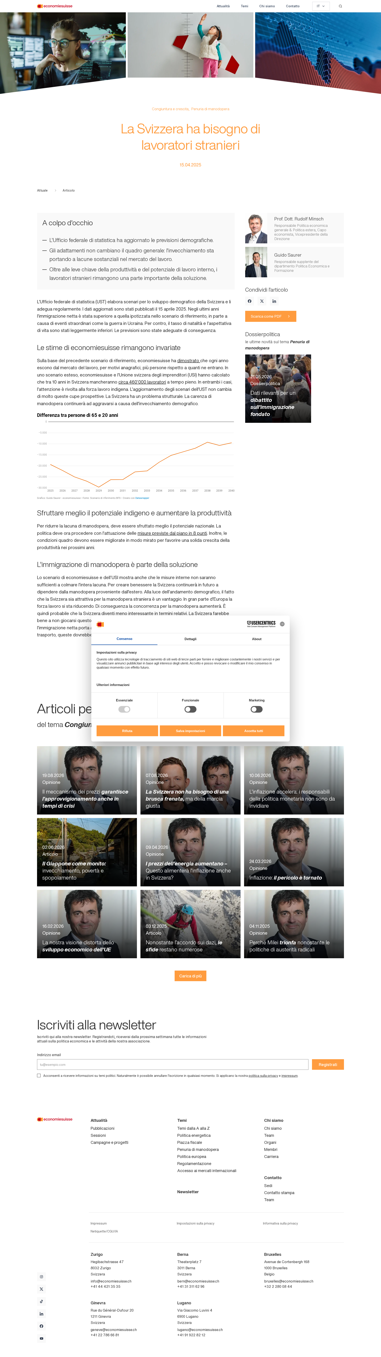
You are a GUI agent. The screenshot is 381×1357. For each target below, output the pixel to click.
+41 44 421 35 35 (105, 1286)
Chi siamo (267, 6)
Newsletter (188, 1192)
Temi (244, 6)
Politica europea (191, 1156)
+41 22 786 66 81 (105, 1335)
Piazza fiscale (189, 1142)
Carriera (271, 1156)
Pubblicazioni (102, 1128)
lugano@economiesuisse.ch (200, 1329)
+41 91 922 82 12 (191, 1335)
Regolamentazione (194, 1163)
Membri (270, 1149)
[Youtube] (41, 1338)
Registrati (328, 1064)
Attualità (223, 6)
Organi (270, 1142)
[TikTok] (41, 1301)
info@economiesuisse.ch (111, 1281)
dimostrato (188, 360)
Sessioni (98, 1135)
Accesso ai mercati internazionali (206, 1170)
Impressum (99, 1223)
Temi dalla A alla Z (193, 1128)
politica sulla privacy (263, 1075)
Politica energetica (194, 1135)
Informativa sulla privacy (280, 1223)
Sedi (268, 1185)
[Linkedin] (274, 301)
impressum (290, 1075)
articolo (69, 190)
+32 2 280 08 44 (278, 1286)
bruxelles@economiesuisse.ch (288, 1281)
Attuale (42, 190)
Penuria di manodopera (198, 1149)
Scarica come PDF (266, 316)
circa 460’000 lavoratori (142, 382)
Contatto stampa (279, 1192)
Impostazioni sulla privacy (195, 1223)
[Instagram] (41, 1276)
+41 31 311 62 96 (190, 1286)
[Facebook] (249, 301)
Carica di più (190, 976)
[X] (262, 301)
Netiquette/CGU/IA (104, 1231)
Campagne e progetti (109, 1142)
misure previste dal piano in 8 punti (172, 533)
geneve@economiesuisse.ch (114, 1329)
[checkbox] (39, 1075)
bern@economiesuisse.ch (198, 1281)
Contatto (293, 6)
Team (269, 1135)
